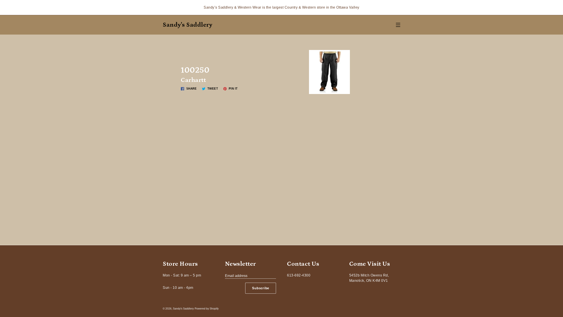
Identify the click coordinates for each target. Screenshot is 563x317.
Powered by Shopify (207, 308)
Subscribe (260, 288)
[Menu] (398, 25)
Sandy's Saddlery (187, 25)
